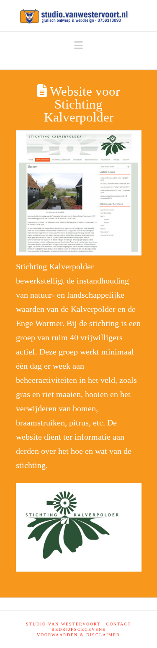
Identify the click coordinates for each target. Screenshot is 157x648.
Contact (118, 624)
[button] (78, 45)
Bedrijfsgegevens (78, 629)
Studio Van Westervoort (63, 624)
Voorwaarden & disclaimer (78, 635)
